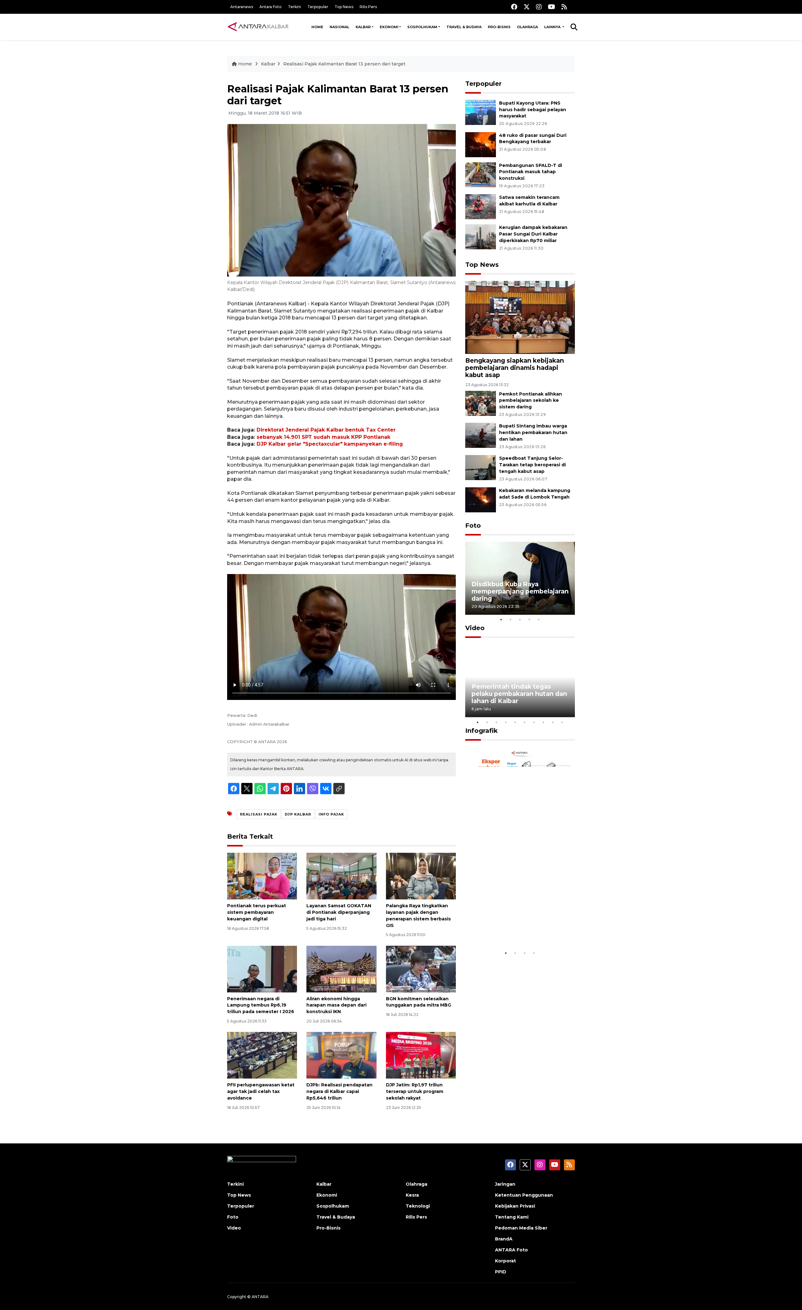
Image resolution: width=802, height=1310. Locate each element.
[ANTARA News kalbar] (258, 27)
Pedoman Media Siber (521, 1228)
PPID (500, 1272)
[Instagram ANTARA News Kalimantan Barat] (539, 7)
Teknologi (418, 1206)
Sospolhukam (422, 27)
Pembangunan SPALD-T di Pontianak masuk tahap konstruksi (530, 172)
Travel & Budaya (464, 27)
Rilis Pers (368, 6)
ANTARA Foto (511, 1250)
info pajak (331, 814)
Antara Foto (270, 6)
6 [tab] (525, 722)
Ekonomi (389, 27)
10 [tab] (562, 722)
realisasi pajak (258, 814)
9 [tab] (553, 722)
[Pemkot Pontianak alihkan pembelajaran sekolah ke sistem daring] (480, 403)
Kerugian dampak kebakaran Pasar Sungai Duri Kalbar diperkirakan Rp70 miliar (533, 234)
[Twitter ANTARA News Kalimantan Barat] (526, 7)
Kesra (412, 1195)
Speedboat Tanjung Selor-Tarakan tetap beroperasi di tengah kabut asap (532, 464)
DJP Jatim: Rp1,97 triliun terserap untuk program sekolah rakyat (414, 1091)
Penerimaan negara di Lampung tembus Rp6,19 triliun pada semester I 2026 (260, 1005)
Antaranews (241, 6)
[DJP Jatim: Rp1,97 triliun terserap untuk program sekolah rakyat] (421, 1055)
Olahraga (527, 27)
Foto (473, 525)
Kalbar (363, 27)
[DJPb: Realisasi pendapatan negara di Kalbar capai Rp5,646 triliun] (341, 1055)
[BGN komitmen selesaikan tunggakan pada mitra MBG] (421, 968)
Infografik (481, 730)
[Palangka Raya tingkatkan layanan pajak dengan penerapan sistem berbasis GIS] (421, 876)
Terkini (294, 6)
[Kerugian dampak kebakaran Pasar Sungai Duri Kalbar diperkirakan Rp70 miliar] (480, 237)
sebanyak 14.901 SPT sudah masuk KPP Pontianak (323, 437)
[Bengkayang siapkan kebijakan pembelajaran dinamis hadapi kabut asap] (520, 317)
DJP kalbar (298, 814)
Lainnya (552, 27)
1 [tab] (501, 619)
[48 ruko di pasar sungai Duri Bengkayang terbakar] (480, 144)
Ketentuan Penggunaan (524, 1195)
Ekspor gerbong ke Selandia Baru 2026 (515, 927)
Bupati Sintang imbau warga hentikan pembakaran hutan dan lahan (533, 432)
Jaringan (505, 1184)
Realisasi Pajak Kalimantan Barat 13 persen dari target (344, 64)
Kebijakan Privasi (515, 1206)
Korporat (505, 1261)
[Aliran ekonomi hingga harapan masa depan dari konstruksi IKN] (341, 968)
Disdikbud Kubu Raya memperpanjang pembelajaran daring (520, 591)
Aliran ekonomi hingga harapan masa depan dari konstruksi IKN (336, 1005)
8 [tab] (543, 722)
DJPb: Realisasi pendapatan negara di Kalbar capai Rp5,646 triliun (339, 1091)
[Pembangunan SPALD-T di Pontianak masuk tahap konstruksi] (480, 174)
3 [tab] (520, 619)
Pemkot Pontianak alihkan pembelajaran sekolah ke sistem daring (530, 400)
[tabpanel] (520, 578)
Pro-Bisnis (499, 27)
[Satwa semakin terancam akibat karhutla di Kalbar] (480, 207)
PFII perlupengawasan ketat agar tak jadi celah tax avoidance (260, 1091)
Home (317, 27)
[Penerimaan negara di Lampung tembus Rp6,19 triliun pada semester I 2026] (262, 968)
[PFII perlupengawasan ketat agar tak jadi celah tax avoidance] (262, 1055)
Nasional (339, 27)
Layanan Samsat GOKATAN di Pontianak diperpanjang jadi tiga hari (338, 912)
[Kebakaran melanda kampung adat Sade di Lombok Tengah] (480, 499)
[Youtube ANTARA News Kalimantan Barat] (551, 7)
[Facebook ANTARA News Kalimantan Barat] (514, 7)
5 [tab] (539, 619)
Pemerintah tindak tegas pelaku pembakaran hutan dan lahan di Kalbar (519, 694)
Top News (344, 6)
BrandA (504, 1239)
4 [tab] (529, 619)
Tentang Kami (512, 1217)
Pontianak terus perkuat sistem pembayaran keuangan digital (256, 912)
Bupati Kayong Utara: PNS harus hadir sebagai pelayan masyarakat (532, 109)
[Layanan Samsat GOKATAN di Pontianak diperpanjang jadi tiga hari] (341, 876)
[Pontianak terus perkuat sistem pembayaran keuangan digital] (262, 876)
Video (475, 628)
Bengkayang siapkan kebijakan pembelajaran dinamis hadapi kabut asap (514, 368)
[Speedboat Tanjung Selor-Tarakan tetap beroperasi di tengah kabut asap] (480, 467)
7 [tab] (534, 722)
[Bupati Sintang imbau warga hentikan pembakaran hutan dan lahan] (480, 435)
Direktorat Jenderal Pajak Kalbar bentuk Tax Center (326, 430)
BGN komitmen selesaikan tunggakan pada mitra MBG (418, 1002)
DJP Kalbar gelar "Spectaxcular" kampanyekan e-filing (330, 444)
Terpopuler (317, 6)
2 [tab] (511, 619)
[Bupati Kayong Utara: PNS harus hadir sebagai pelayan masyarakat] (480, 112)
